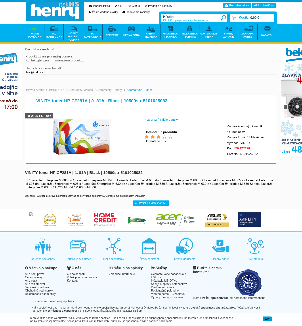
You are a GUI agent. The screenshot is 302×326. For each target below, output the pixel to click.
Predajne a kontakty (160, 6)
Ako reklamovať (35, 284)
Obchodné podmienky (39, 290)
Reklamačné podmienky (40, 293)
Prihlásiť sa (265, 5)
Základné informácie (122, 274)
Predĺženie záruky (162, 287)
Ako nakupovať (34, 274)
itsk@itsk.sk (34, 72)
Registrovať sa (238, 5)
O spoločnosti (76, 274)
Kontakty (72, 280)
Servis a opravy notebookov (169, 284)
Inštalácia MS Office (164, 280)
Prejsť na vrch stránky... (153, 203)
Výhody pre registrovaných (168, 297)
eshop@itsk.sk (101, 6)
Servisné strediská (37, 287)
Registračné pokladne (165, 290)
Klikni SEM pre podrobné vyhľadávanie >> (185, 20)
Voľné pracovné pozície (82, 277)
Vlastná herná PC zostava (168, 293)
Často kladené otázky (105, 12)
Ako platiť (31, 280)
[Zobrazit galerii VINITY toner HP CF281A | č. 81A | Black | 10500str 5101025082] (82, 156)
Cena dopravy (34, 277)
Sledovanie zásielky (138, 12)
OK (267, 318)
